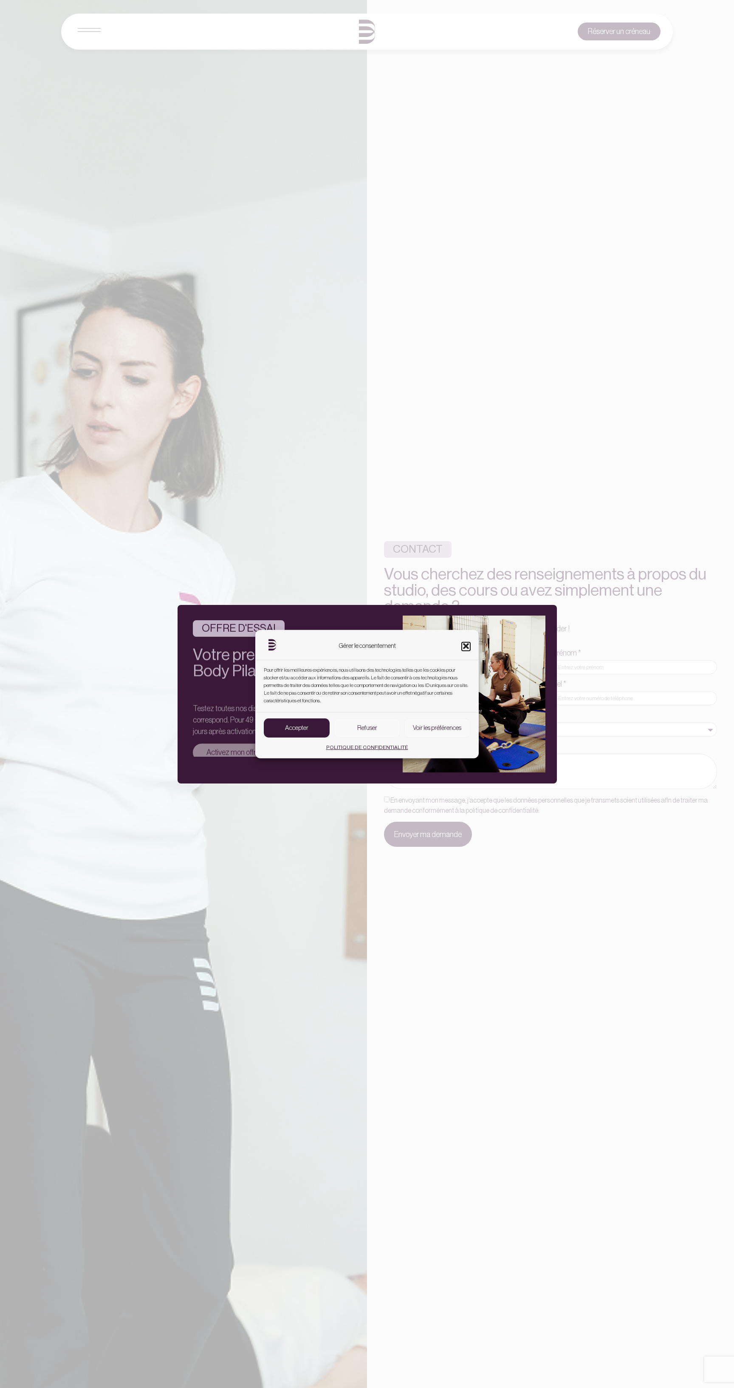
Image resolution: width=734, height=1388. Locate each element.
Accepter (296, 727)
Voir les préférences (437, 727)
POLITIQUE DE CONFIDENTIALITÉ (367, 747)
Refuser (367, 727)
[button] (466, 646)
